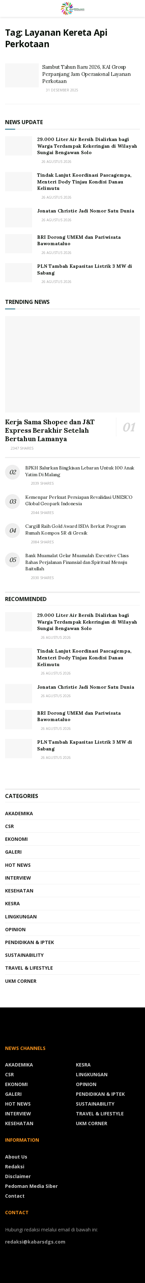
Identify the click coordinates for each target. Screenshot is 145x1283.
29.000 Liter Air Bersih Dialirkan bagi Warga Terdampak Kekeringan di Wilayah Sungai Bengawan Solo (87, 145)
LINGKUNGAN (21, 916)
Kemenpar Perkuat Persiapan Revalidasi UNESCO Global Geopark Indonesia (79, 500)
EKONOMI (16, 839)
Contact (15, 1196)
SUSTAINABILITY (24, 955)
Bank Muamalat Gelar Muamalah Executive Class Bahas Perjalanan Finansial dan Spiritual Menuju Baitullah (77, 562)
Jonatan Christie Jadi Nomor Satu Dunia (85, 211)
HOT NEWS (18, 865)
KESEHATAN (19, 890)
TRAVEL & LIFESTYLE (29, 968)
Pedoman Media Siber (31, 1186)
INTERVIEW (18, 878)
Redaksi (14, 1166)
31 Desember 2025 (61, 90)
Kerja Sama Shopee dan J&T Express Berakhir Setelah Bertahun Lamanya (49, 430)
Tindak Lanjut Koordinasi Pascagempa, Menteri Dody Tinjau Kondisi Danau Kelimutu (84, 181)
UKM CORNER (20, 981)
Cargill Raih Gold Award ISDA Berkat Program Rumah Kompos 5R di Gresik (75, 529)
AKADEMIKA (19, 813)
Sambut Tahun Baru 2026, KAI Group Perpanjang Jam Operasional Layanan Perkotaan (86, 74)
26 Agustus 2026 (55, 637)
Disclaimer (18, 1176)
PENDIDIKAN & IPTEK (29, 942)
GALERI (13, 852)
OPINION (15, 929)
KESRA (12, 903)
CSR (9, 826)
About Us (16, 1156)
